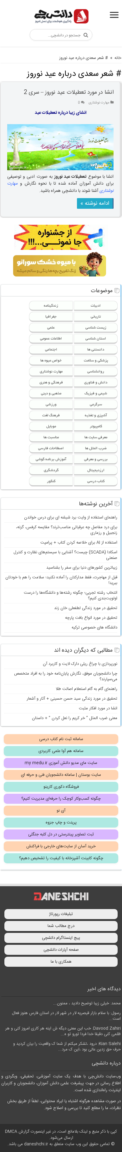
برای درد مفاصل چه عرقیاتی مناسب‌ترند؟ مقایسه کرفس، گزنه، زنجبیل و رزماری (66, 530)
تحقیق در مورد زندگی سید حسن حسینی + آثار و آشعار (72, 698)
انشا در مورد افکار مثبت (98, 708)
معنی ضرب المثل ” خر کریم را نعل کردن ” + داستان (74, 718)
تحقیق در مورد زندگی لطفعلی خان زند (85, 608)
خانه (117, 58)
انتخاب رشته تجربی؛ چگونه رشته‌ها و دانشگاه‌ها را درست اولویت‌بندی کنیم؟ (70, 595)
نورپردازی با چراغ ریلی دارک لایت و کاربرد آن (80, 663)
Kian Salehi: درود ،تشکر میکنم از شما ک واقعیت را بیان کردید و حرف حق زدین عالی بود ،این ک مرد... (67, 1046)
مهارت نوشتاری (99, 103)
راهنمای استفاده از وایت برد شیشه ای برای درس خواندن (70, 517)
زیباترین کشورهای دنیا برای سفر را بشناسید (81, 567)
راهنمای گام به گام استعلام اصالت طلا (86, 689)
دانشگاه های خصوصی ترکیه (94, 627)
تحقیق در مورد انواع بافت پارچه (91, 617)
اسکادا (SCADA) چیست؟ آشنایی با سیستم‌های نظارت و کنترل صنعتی (65, 555)
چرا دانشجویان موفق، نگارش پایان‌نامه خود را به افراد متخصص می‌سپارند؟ (65, 676)
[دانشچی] (61, 17)
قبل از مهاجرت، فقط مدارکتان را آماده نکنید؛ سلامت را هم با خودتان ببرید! (61, 580)
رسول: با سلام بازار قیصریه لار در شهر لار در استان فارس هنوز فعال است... (66, 1016)
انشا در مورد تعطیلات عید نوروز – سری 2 (69, 92)
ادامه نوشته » (94, 203)
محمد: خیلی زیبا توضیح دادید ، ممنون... (87, 1003)
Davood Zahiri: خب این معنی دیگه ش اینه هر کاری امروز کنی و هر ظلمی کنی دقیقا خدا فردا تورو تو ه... (63, 1031)
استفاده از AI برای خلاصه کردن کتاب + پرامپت (78, 542)
